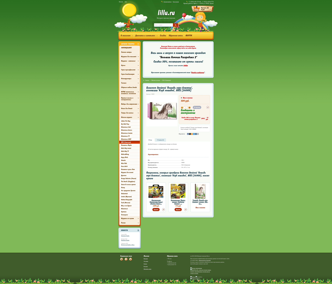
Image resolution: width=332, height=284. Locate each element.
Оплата (145, 263)
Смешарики (124, 215)
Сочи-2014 (124, 166)
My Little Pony (125, 124)
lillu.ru (165, 14)
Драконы (123, 175)
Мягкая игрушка (126, 117)
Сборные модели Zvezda (129, 87)
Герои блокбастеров (127, 74)
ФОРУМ (188, 35)
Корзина (146, 266)
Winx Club (124, 163)
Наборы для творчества (129, 104)
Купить (156, 209)
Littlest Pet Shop (125, 121)
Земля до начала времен (128, 184)
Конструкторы (126, 78)
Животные (124, 209)
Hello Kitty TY (125, 151)
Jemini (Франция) (126, 197)
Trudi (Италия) (125, 203)
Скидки (163, 35)
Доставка (146, 261)
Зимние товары (126, 52)
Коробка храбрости (197, 72)
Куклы (123, 65)
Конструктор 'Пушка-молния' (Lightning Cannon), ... (178, 202)
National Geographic (126, 200)
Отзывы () (160, 140)
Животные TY (125, 136)
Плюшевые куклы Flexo (128, 169)
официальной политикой (205, 260)
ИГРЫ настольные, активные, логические (128, 93)
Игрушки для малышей (128, 56)
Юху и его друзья (126, 206)
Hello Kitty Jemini (126, 148)
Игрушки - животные (128, 61)
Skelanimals (124, 194)
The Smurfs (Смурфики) (128, 181)
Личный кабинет (167, 1)
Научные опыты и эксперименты (127, 99)
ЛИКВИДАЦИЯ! (126, 48)
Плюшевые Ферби (126, 145)
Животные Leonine (126, 133)
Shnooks (123, 160)
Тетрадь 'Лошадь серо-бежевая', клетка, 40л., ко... (200, 202)
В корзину (197, 107)
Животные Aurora (126, 130)
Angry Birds (124, 157)
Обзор (150, 140)
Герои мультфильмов (128, 70)
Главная (147, 80)
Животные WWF (126, 139)
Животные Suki (126, 127)
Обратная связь (176, 35)
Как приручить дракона (128, 190)
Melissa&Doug (125, 154)
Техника (123, 83)
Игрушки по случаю (127, 218)
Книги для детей (126, 108)
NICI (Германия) (126, 142)
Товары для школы (127, 113)
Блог (126, 1)
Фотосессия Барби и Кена (127, 244)
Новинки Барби (125, 235)
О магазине (125, 35)
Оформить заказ (147, 269)
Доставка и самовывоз (145, 35)
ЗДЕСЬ (185, 66)
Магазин (121, 1)
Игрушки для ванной (127, 172)
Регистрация (176, 1)
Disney (123, 187)
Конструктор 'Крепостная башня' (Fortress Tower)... (156, 202)
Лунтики (123, 212)
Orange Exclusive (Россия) (128, 178)
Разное (123, 223)
